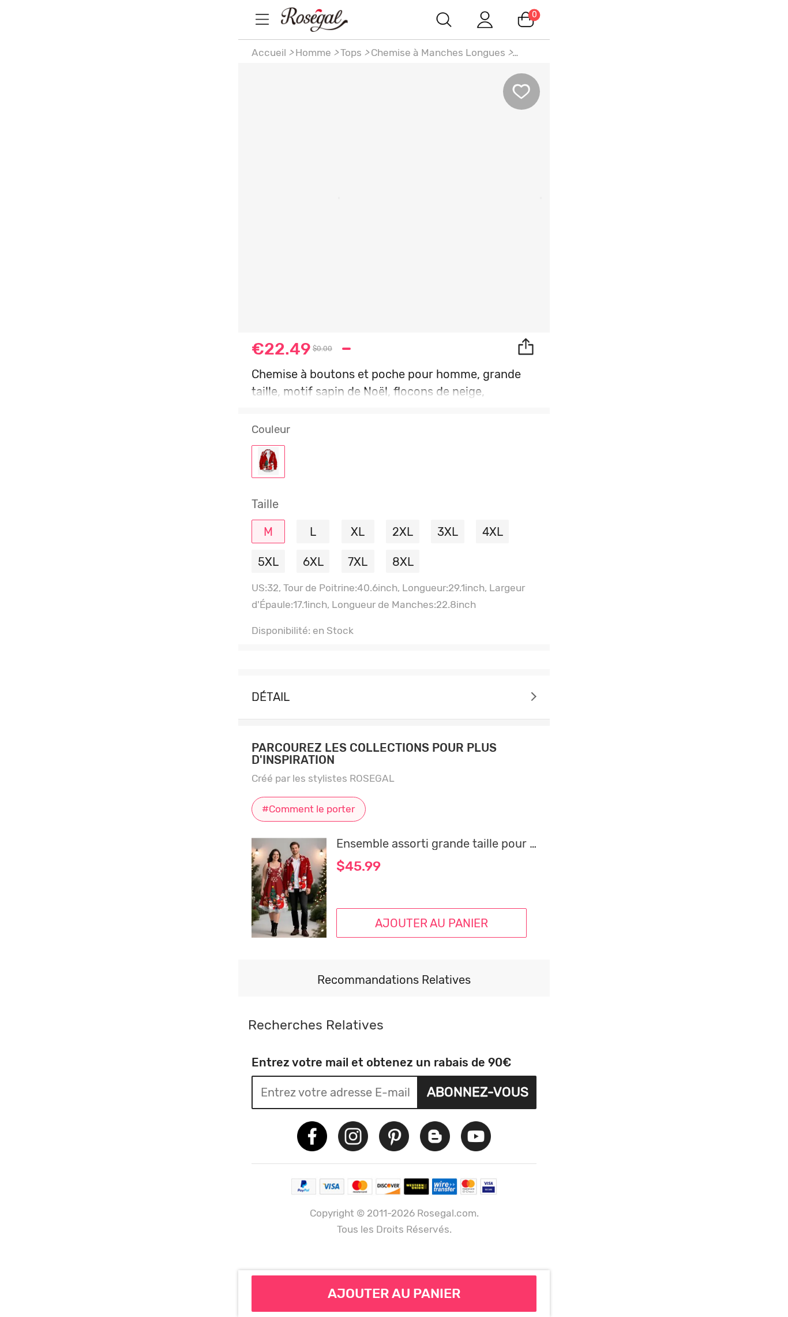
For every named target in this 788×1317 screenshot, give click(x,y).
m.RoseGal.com (324, 19)
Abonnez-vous (477, 1092)
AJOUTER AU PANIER (394, 1293)
